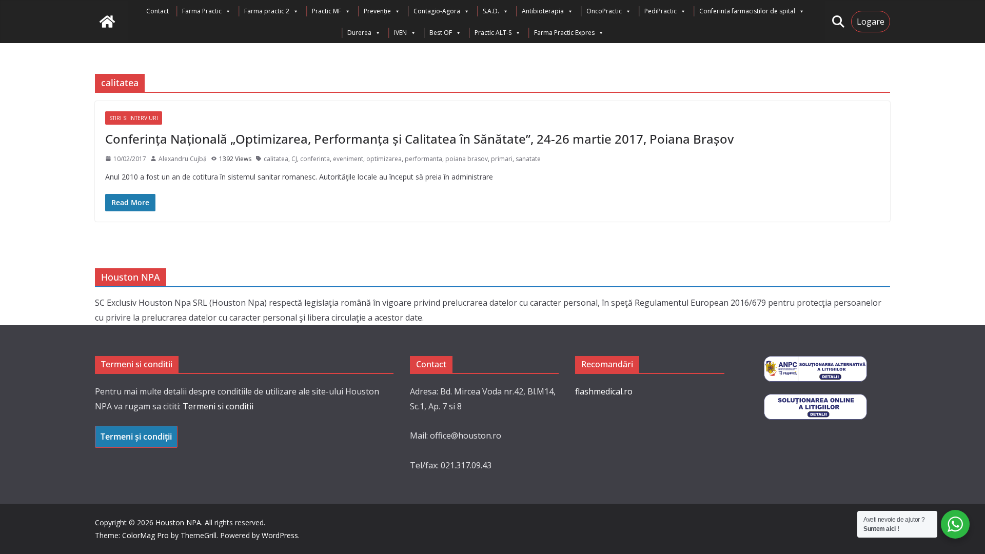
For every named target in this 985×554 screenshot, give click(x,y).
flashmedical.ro (604, 391)
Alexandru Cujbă (183, 158)
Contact (157, 11)
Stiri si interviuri (133, 118)
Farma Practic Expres (564, 32)
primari (502, 158)
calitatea (276, 158)
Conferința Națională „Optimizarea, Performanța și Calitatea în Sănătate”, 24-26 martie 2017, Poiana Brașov (419, 138)
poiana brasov (466, 158)
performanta (423, 158)
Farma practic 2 (266, 11)
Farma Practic (202, 11)
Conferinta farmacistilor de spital (747, 11)
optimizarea (384, 158)
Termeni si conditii (218, 406)
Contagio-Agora (436, 11)
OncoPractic (604, 11)
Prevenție (377, 11)
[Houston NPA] (107, 21)
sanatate (528, 158)
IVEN (400, 32)
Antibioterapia (543, 11)
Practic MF (326, 11)
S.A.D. (491, 11)
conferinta (315, 158)
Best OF (440, 32)
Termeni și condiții (136, 436)
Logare (870, 21)
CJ (294, 158)
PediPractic (660, 11)
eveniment (348, 158)
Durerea (359, 32)
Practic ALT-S (493, 32)
